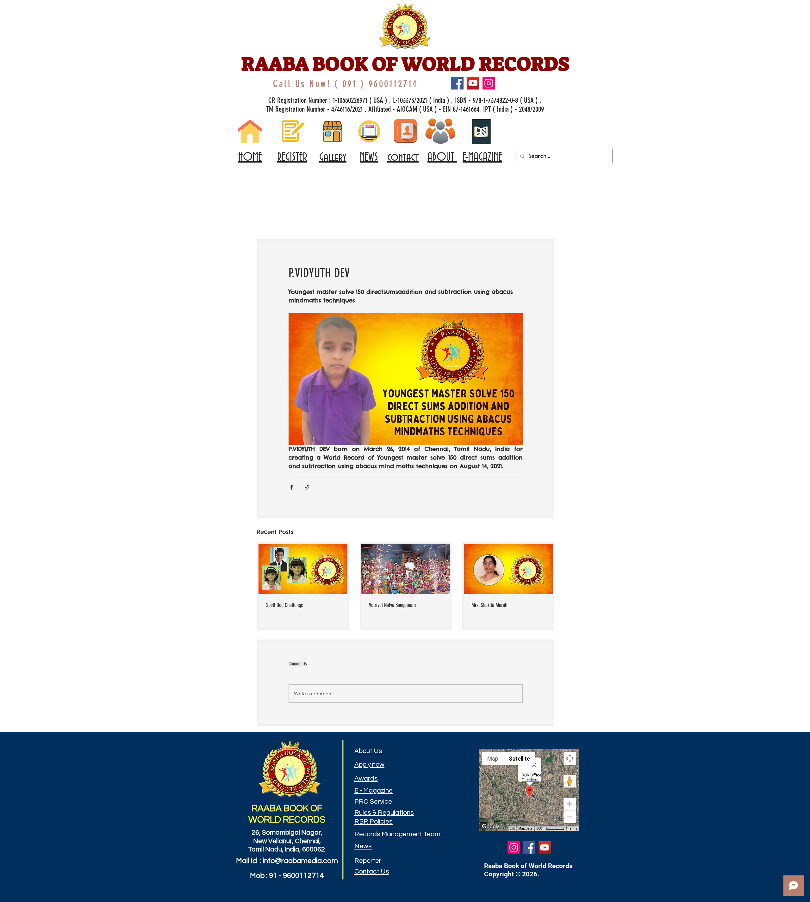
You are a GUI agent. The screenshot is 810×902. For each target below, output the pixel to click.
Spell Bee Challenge (284, 605)
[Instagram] (489, 83)
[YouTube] (473, 83)
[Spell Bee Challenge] (303, 569)
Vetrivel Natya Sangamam (392, 605)
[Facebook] (457, 83)
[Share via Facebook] (292, 487)
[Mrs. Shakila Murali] (508, 569)
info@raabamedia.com (300, 861)
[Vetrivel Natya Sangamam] (405, 569)
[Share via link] (307, 487)
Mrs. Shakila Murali (489, 605)
